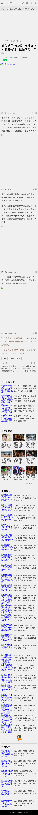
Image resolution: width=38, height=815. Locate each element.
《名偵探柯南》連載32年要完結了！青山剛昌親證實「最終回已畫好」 (25, 783)
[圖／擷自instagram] (19, 87)
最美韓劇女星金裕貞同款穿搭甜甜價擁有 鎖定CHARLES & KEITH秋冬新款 (25, 587)
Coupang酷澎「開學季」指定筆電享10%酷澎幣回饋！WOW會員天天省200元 (24, 507)
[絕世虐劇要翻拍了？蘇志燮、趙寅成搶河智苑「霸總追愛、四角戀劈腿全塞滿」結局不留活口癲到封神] (7, 409)
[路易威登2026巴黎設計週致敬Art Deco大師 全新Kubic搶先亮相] (7, 688)
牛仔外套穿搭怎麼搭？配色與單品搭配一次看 (25, 646)
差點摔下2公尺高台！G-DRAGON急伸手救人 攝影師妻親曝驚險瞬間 (24, 418)
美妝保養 (25, 9)
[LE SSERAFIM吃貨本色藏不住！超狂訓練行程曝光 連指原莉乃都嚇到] (7, 638)
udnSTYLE (4, 41)
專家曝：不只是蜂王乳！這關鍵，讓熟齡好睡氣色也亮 (6, 445)
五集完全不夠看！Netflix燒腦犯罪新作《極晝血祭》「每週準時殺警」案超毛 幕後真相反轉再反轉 (25, 399)
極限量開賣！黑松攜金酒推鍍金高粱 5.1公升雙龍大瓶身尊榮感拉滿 (25, 547)
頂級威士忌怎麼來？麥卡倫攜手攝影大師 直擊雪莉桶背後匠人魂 (25, 567)
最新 (3, 9)
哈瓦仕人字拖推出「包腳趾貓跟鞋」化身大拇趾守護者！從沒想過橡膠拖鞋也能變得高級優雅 (25, 729)
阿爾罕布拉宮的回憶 (15, 358)
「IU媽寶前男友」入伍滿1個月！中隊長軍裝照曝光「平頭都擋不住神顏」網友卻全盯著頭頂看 (25, 679)
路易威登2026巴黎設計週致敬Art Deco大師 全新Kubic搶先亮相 (25, 687)
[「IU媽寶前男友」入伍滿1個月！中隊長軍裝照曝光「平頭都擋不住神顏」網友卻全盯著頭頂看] (7, 678)
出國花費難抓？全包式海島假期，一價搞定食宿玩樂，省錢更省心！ (6, 461)
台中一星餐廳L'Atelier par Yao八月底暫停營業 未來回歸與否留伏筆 (25, 517)
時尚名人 (9, 9)
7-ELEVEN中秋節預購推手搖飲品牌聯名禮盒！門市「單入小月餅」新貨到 (25, 557)
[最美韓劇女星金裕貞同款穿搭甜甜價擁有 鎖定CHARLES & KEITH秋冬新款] (7, 588)
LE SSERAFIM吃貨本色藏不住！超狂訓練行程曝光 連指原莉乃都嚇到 (25, 637)
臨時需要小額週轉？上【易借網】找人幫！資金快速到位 (6, 477)
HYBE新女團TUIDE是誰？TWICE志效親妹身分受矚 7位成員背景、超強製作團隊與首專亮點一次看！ (25, 659)
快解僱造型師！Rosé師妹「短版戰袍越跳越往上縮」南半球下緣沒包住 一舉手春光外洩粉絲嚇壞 (18, 477)
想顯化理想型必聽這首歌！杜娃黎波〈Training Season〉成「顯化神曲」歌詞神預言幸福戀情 (25, 709)
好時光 (33, 9)
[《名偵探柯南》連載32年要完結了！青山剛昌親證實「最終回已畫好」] (7, 783)
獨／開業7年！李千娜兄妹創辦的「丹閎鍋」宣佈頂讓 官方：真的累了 (25, 617)
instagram (11, 113)
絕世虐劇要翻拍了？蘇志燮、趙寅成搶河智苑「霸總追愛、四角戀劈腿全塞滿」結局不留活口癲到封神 (25, 409)
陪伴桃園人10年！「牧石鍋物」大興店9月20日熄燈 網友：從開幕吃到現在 (24, 667)
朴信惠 (4, 358)
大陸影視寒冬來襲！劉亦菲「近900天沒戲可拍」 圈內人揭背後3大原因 (25, 803)
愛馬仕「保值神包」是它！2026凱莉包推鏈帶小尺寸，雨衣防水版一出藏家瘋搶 (25, 697)
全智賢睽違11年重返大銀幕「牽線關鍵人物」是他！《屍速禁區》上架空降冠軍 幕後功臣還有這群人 (18, 445)
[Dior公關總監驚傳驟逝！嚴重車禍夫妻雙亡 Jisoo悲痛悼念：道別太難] (7, 763)
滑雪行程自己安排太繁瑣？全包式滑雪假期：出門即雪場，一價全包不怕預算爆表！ (31, 445)
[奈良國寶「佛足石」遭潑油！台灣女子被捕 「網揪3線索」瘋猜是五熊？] (7, 753)
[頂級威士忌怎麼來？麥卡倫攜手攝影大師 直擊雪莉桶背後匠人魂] (7, 568)
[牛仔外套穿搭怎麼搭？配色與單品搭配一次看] (7, 648)
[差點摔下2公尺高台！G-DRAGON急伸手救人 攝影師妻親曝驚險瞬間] (7, 419)
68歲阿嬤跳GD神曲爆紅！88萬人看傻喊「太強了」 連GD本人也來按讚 (25, 773)
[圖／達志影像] (19, 161)
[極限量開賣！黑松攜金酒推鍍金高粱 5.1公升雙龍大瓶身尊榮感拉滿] (7, 548)
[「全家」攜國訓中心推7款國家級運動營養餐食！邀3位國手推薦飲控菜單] (7, 538)
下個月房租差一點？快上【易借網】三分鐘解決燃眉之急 (31, 461)
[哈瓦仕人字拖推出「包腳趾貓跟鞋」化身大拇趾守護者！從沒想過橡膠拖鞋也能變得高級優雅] (7, 728)
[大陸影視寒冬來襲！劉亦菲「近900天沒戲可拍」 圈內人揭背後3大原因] (7, 803)
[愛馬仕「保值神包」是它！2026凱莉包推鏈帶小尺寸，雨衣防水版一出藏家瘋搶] (7, 698)
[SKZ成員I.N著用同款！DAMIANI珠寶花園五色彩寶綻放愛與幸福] (7, 498)
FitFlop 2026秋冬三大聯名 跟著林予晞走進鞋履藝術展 (25, 526)
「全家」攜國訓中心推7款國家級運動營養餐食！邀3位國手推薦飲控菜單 (24, 537)
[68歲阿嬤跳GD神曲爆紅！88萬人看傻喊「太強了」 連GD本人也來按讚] (7, 773)
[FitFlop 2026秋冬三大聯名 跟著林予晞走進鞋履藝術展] (7, 528)
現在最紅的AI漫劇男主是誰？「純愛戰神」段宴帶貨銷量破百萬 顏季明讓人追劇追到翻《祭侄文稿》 (18, 461)
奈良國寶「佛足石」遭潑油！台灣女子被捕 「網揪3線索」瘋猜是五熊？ (25, 753)
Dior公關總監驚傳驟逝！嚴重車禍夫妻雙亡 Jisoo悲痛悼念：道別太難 (25, 763)
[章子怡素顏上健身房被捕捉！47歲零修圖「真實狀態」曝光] (7, 793)
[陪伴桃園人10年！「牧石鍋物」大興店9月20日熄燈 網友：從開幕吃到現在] (7, 668)
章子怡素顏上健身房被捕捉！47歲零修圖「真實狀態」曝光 (25, 792)
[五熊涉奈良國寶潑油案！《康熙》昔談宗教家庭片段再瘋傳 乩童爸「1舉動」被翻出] (7, 389)
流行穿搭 (17, 9)
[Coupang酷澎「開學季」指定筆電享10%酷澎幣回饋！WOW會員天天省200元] (7, 508)
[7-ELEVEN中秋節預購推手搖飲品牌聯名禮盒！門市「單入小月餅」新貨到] (7, 558)
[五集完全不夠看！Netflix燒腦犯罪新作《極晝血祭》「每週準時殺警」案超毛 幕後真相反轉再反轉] (7, 399)
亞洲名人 (20, 41)
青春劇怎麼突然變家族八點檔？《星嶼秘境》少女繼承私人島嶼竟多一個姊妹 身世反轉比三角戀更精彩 (31, 477)
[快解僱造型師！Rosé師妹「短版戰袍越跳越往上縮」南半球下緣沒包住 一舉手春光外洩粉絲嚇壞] (7, 718)
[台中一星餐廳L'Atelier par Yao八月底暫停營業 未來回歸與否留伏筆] (7, 518)
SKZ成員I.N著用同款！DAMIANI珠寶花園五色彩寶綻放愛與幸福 (25, 497)
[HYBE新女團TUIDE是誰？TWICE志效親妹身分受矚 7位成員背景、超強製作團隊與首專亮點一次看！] (7, 658)
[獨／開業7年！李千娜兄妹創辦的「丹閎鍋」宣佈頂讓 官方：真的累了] (7, 618)
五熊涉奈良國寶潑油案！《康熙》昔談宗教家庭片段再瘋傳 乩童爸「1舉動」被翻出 (25, 388)
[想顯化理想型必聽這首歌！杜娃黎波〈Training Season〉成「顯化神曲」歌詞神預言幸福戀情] (7, 708)
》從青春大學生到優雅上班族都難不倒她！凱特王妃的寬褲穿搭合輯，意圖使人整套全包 (19, 341)
